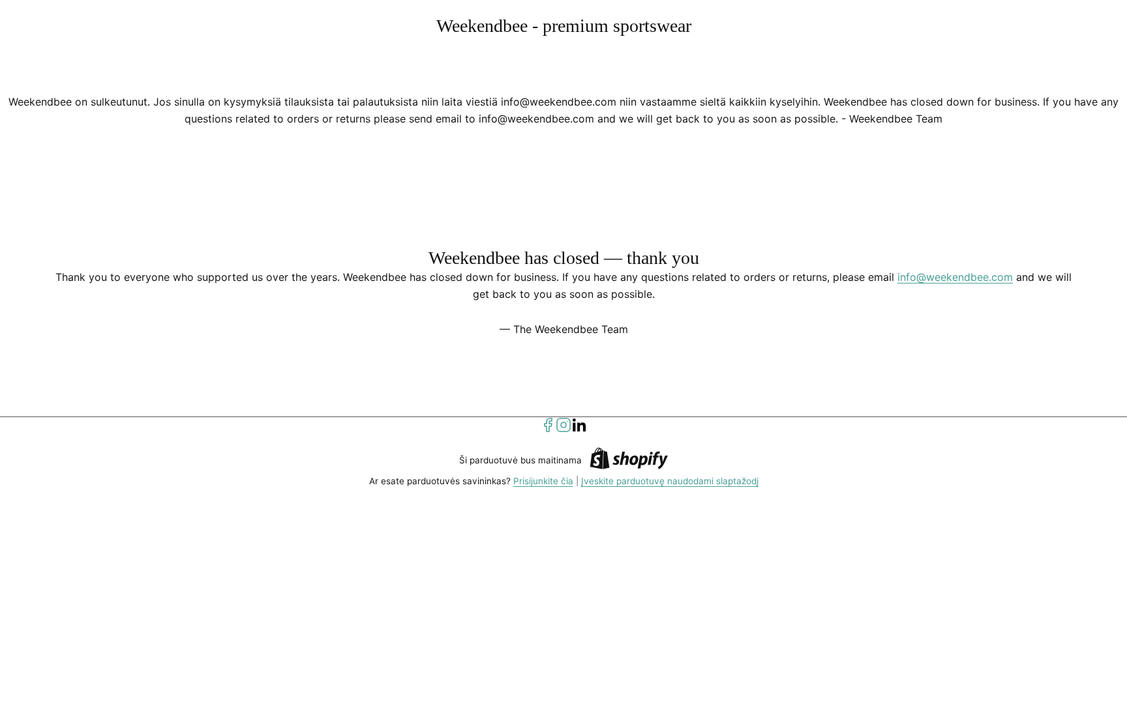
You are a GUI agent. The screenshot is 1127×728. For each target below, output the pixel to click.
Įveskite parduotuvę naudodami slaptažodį (670, 481)
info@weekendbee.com (955, 277)
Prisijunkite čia (543, 481)
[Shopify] (629, 460)
